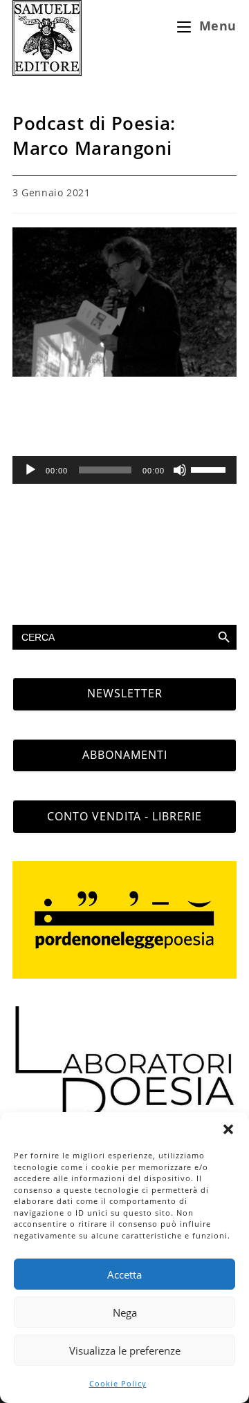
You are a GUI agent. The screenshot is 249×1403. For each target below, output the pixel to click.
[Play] (30, 470)
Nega (125, 1312)
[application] (124, 470)
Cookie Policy (118, 1383)
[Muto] (180, 470)
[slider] (210, 468)
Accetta (124, 1274)
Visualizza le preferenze (125, 1350)
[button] (228, 1129)
